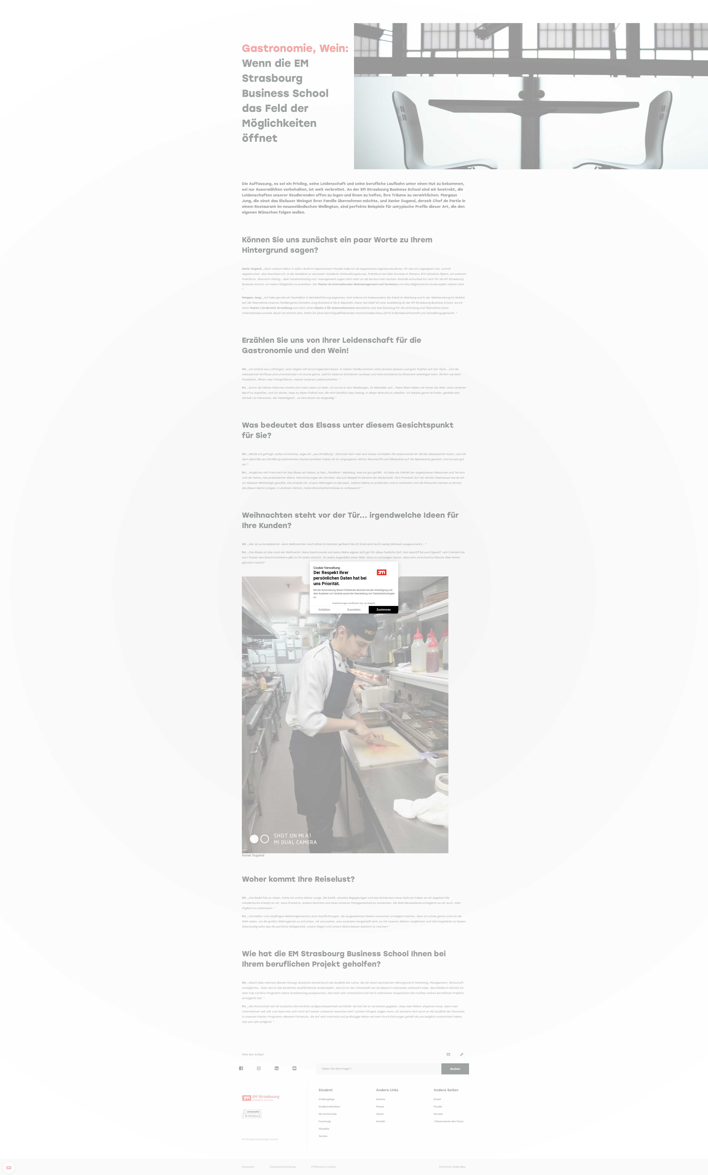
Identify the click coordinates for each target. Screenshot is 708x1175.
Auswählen (353, 609)
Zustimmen (383, 609)
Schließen (324, 609)
